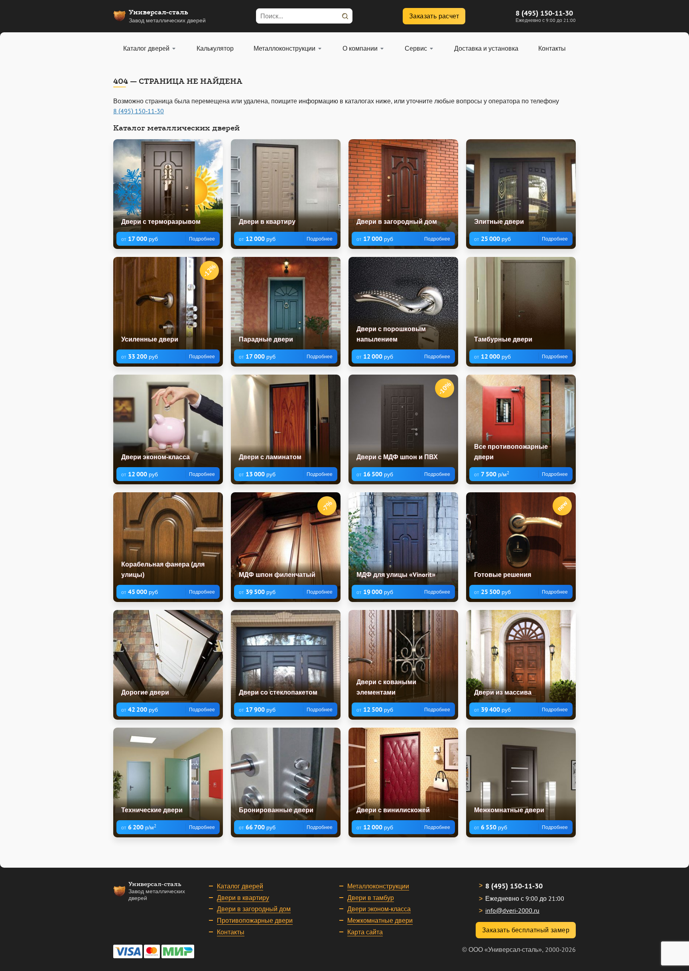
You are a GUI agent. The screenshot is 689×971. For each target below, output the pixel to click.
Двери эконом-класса (379, 909)
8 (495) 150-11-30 (544, 13)
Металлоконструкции (378, 886)
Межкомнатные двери (380, 920)
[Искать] (345, 16)
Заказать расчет (434, 16)
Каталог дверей (240, 886)
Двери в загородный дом (254, 909)
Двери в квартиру (243, 898)
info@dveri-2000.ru (512, 910)
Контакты (230, 932)
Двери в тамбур (370, 898)
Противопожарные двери (255, 920)
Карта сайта (365, 932)
